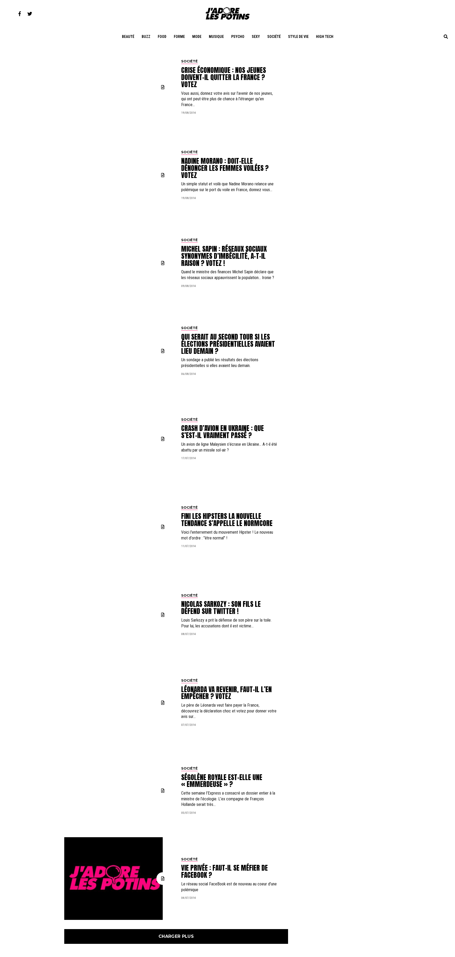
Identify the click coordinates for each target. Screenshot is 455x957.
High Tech (324, 36)
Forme (179, 36)
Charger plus (176, 936)
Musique (216, 36)
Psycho (237, 36)
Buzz (146, 36)
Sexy (256, 36)
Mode (196, 36)
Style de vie (298, 36)
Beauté (128, 36)
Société (274, 36)
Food (162, 36)
